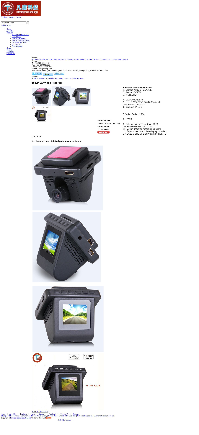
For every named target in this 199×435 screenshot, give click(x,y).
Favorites (11, 17)
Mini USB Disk (70, 416)
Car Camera (16, 37)
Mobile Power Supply (39, 416)
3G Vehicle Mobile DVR (20, 35)
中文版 (3, 25)
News (8, 48)
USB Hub (110, 416)
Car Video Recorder (19, 42)
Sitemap (18, 17)
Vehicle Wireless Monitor (83, 59)
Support (9, 50)
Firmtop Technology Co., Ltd (20, 418)
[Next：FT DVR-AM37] (40, 412)
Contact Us (10, 54)
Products (9, 33)
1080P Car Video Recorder (74, 78)
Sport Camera (17, 46)
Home (8, 29)
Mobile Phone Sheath (56, 416)
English (8, 25)
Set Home (4, 17)
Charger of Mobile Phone (10, 416)
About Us (9, 31)
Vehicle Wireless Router (21, 40)
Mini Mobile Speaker (84, 416)
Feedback (10, 52)
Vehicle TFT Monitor (19, 39)
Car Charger (16, 44)
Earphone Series (100, 416)
